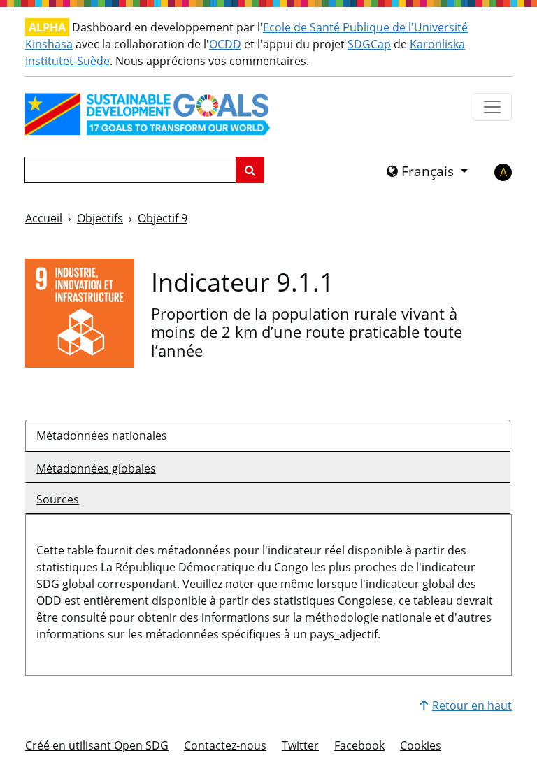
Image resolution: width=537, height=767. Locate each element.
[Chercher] (250, 170)
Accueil (43, 218)
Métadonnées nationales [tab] (101, 435)
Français (427, 171)
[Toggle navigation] (492, 107)
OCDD (225, 44)
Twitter (300, 745)
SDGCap (369, 44)
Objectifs (100, 218)
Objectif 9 (162, 218)
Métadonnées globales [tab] (96, 468)
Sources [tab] (57, 499)
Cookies (420, 745)
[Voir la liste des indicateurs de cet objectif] (79, 312)
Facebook (359, 745)
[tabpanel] (268, 589)
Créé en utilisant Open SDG (97, 745)
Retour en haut (472, 705)
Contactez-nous (225, 745)
